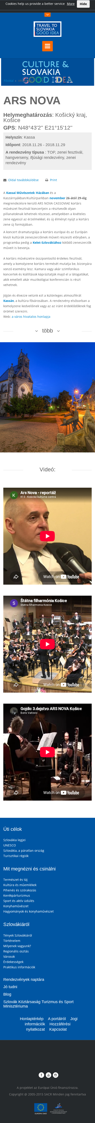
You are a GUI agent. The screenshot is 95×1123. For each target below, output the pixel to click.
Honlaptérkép (32, 1019)
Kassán (8, 301)
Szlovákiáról (16, 924)
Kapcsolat (58, 1029)
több (47, 330)
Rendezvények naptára (23, 979)
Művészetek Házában (33, 193)
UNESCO (9, 845)
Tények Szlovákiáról (17, 935)
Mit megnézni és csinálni (29, 869)
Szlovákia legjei (14, 840)
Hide (83, 4)
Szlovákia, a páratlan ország (23, 850)
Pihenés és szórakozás (19, 890)
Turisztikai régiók (15, 856)
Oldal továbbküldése (23, 180)
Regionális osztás (16, 951)
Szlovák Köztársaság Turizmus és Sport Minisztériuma (38, 1004)
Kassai (11, 193)
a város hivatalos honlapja (31, 316)
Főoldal (8, 81)
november (57, 198)
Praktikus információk (19, 967)
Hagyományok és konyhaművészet (28, 911)
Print (53, 180)
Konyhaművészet (15, 906)
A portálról (57, 1019)
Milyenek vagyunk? (17, 946)
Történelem (11, 941)
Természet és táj (15, 880)
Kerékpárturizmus (16, 895)
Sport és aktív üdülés (18, 901)
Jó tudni (10, 987)
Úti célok (12, 829)
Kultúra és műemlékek (19, 885)
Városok (9, 956)
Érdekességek (13, 962)
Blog (7, 994)
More (71, 4)
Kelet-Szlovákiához (47, 242)
